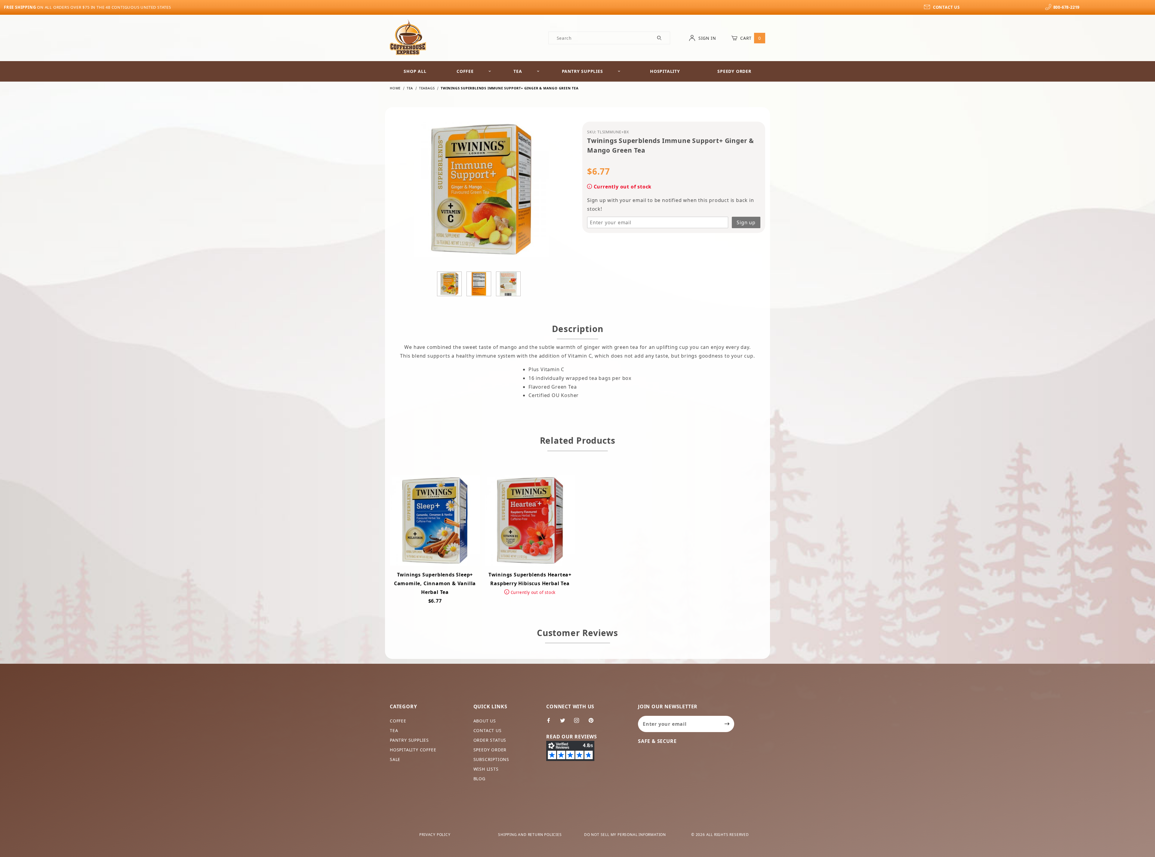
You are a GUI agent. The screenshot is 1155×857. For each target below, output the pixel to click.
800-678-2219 (1066, 7)
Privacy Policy (434, 834)
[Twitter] (565, 723)
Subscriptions (491, 759)
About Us (484, 721)
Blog (479, 778)
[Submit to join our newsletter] (727, 724)
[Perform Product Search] (659, 38)
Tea (517, 71)
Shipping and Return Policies (530, 834)
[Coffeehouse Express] (408, 36)
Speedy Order (734, 71)
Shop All (415, 71)
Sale (395, 759)
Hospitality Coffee (413, 750)
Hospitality (665, 71)
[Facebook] (551, 723)
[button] (449, 284)
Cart (750, 38)
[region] (481, 284)
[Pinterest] (593, 723)
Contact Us (487, 730)
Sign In (706, 38)
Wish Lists (486, 769)
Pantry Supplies (582, 71)
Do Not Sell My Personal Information (625, 834)
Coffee (465, 71)
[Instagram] (579, 723)
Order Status (490, 740)
